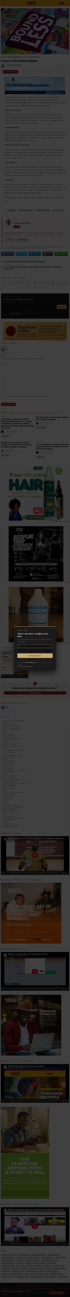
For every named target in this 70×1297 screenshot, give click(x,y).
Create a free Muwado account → (25, 666)
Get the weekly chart (35, 656)
